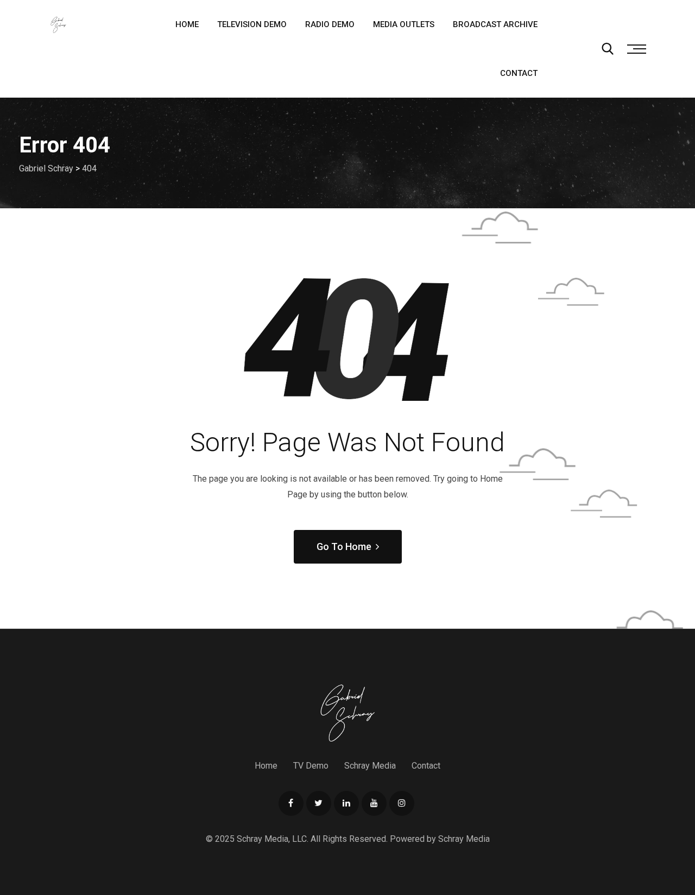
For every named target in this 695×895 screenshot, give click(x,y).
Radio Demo (330, 24)
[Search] (608, 48)
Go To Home (344, 546)
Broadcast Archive (495, 24)
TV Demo (310, 765)
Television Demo (252, 24)
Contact (519, 73)
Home (187, 24)
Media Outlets (403, 24)
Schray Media (370, 765)
